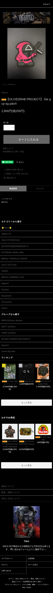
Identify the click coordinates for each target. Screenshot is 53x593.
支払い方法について (22, 578)
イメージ (40, 189)
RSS (23, 587)
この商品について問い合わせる (16, 174)
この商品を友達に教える (13, 170)
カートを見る (33, 564)
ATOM (29, 587)
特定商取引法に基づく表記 (13, 152)
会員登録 (31, 558)
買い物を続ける (10, 178)
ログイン (4, 564)
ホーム (5, 84)
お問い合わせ (6, 571)
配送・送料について (37, 578)
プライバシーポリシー (12, 584)
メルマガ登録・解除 (28, 584)
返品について (8, 148)
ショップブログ (43, 584)
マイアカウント (7, 558)
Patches (12, 84)
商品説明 (13, 189)
